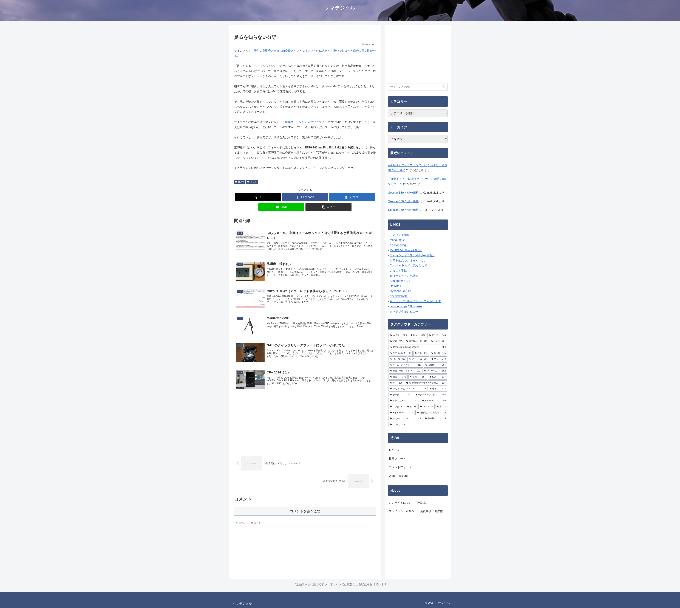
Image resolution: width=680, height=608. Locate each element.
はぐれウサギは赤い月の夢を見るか (412, 255)
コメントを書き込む (305, 511)
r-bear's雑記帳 (399, 296)
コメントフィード (400, 467)
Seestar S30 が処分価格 (403, 192)
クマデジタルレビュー (404, 311)
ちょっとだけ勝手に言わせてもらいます (415, 301)
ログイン (394, 449)
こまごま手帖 (398, 270)
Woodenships (398, 306)
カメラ (241, 182)
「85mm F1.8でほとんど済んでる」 (305, 121)
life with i (395, 286)
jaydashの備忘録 (400, 290)
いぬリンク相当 (400, 235)
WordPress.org (398, 475)
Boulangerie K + (400, 280)
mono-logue (397, 239)
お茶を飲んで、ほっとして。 (408, 260)
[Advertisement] (305, 423)
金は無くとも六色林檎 (404, 275)
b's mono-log (398, 245)
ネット (253, 182)
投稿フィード (397, 458)
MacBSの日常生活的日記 (406, 250)
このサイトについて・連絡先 (407, 502)
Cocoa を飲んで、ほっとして (408, 265)
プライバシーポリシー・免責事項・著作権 (416, 511)
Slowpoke (415, 306)
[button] (328, 207)
